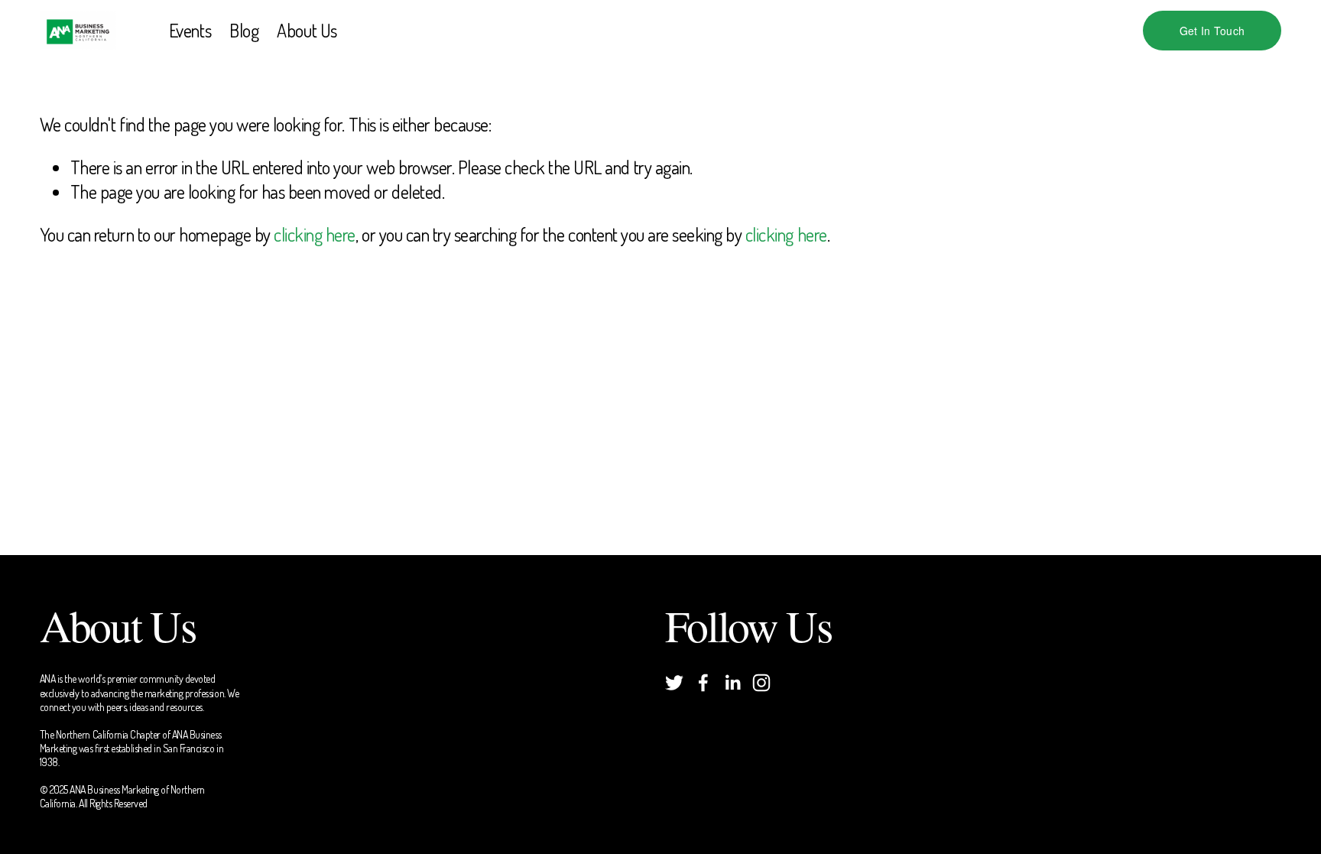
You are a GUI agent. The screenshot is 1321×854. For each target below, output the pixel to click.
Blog (243, 30)
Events (190, 30)
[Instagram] (761, 683)
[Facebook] (703, 683)
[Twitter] (674, 683)
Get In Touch (1212, 30)
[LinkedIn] (732, 683)
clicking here (314, 234)
